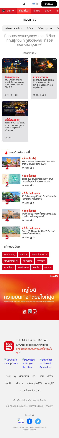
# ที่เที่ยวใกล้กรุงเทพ (31, 193)
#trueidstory (9, 254)
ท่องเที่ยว (24, 11)
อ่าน (9, 11)
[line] (21, 421)
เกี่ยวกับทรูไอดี (19, 400)
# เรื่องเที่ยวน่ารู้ (29, 158)
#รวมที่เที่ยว (8, 267)
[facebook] (29, 421)
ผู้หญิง (36, 11)
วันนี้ (8, 376)
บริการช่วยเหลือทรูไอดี (29, 390)
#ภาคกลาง (41, 260)
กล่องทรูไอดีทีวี (34, 383)
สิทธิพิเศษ (24, 376)
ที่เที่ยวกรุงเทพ (45, 28)
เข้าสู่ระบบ (49, 4)
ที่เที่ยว (29, 28)
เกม (42, 376)
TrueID (8, 4)
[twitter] (38, 421)
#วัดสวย (47, 267)
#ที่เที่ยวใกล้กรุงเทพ (40, 254)
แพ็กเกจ (19, 383)
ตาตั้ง (50, 376)
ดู (15, 376)
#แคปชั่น (36, 267)
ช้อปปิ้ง (8, 383)
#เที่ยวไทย (23, 254)
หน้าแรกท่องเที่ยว (13, 28)
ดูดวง (48, 11)
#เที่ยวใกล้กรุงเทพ (11, 260)
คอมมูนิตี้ (49, 383)
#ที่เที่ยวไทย (27, 260)
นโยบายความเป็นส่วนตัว (16, 406)
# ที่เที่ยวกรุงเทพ (12, 77)
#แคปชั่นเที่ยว (23, 267)
